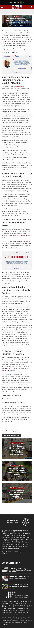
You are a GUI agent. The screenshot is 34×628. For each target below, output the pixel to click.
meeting (4, 231)
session (19, 86)
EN (20, 2)
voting (7, 41)
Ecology (13, 443)
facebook (21, 330)
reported (4, 299)
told (19, 184)
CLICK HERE (20, 402)
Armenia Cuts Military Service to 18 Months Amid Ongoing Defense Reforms (17, 471)
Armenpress (6, 370)
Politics (16, 16)
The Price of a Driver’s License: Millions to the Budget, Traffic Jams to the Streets (20, 570)
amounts (28, 241)
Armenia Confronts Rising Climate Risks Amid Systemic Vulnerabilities (17, 449)
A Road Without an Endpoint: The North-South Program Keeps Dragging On (17, 493)
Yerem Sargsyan (15, 209)
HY (23, 2)
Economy (13, 465)
